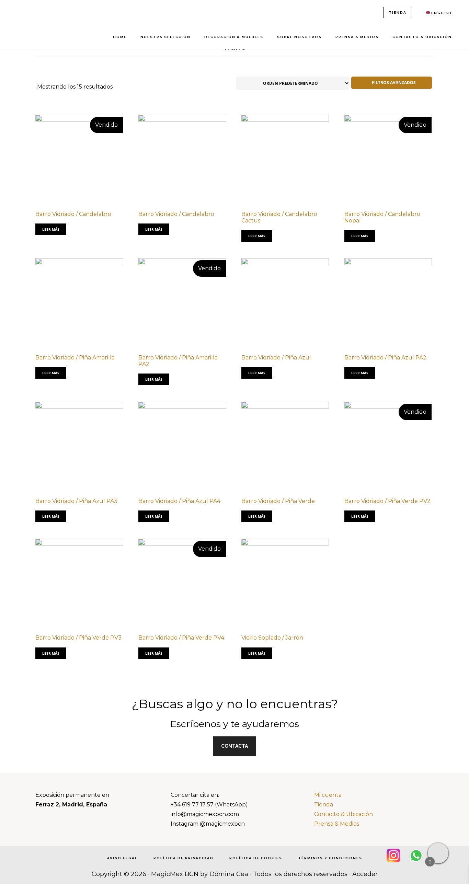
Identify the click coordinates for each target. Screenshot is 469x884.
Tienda (323, 804)
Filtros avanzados (393, 82)
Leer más (50, 229)
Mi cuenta (328, 795)
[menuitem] (439, 13)
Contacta (234, 746)
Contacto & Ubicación (343, 814)
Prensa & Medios (336, 823)
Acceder (365, 874)
